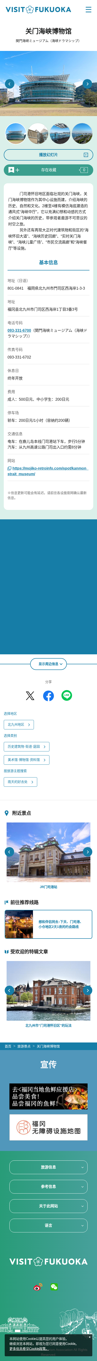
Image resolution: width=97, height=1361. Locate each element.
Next (87, 84)
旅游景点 (24, 1046)
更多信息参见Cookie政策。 (29, 1349)
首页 (8, 1046)
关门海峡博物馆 (48, 1046)
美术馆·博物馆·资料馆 (24, 760)
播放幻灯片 (48, 155)
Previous (9, 84)
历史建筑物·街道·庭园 (24, 746)
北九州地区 (16, 724)
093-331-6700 (19, 330)
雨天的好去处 (18, 782)
